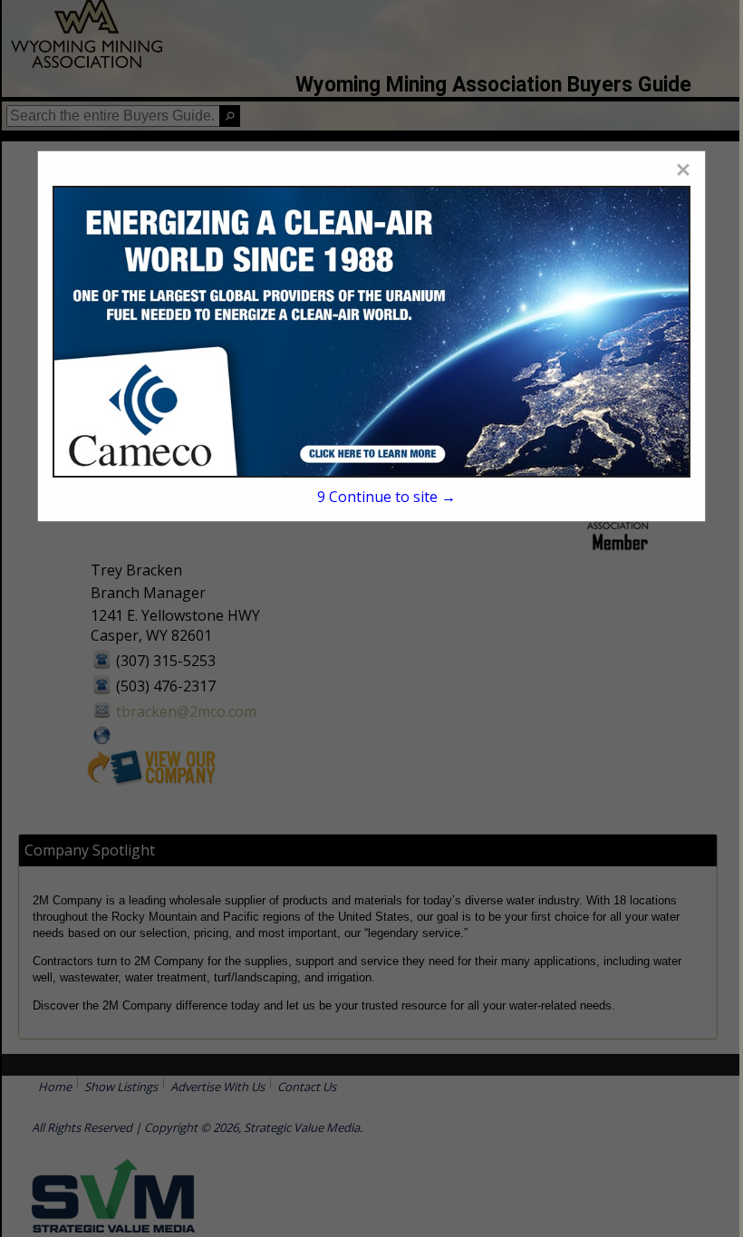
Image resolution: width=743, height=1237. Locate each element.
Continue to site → (386, 497)
